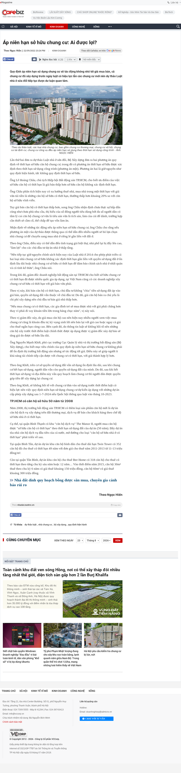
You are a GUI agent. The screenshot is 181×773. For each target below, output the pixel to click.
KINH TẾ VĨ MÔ (33, 26)
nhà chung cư (45, 524)
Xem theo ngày (64, 540)
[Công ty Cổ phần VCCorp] (18, 732)
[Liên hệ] (34, 59)
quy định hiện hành (77, 524)
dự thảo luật (31, 524)
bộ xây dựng (60, 524)
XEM (117, 540)
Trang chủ (9, 690)
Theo (66, 505)
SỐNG (96, 26)
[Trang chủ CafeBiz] (3, 26)
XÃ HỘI (14, 26)
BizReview (38, 12)
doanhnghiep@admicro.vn (99, 712)
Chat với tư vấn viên (95, 719)
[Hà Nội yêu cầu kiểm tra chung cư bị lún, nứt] (103, 635)
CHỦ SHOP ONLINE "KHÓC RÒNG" (94, 12)
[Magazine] (6, 2)
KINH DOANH (57, 26)
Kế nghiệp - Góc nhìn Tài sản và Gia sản (138, 12)
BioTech (169, 12)
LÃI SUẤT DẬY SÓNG (60, 12)
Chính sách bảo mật (12, 722)
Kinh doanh (59, 50)
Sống (92, 690)
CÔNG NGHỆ (78, 26)
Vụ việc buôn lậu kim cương (47, 18)
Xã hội (23, 690)
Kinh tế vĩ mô (39, 690)
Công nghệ (78, 690)
